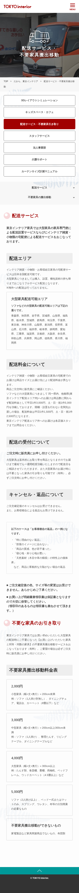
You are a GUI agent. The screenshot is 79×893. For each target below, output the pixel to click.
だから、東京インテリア (26, 81)
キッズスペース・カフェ (39, 112)
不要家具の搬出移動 (39, 197)
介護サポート (39, 159)
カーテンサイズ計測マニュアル (39, 171)
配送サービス (39, 187)
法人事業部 (39, 147)
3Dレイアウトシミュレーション (39, 100)
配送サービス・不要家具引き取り (39, 124)
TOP (6, 81)
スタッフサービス (39, 135)
